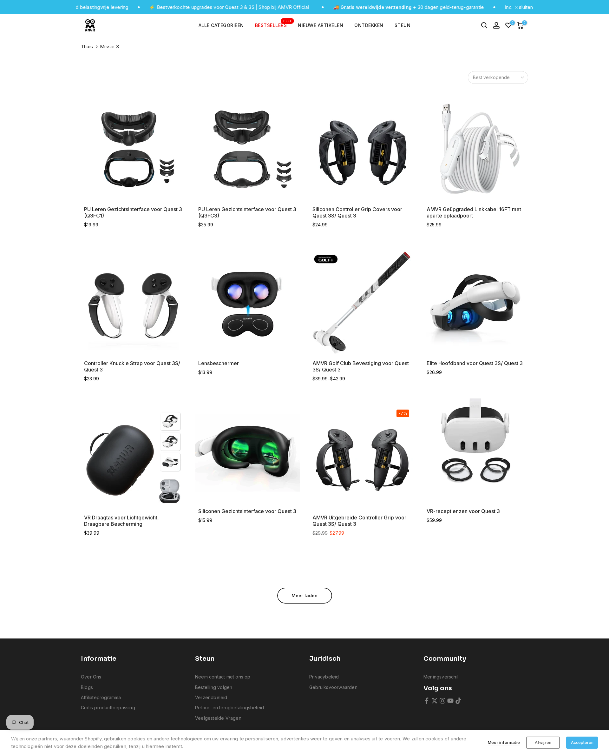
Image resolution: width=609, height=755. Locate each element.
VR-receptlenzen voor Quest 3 (463, 511)
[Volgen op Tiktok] (458, 700)
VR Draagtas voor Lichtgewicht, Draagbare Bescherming (121, 520)
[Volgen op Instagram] (442, 700)
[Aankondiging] (203, 7)
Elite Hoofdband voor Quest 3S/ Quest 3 (475, 363)
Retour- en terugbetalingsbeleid (229, 707)
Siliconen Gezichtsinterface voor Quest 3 (247, 511)
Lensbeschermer (218, 363)
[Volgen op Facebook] (426, 700)
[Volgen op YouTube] (450, 700)
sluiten (525, 7)
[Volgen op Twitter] (434, 700)
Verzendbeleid (211, 697)
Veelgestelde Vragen (218, 718)
